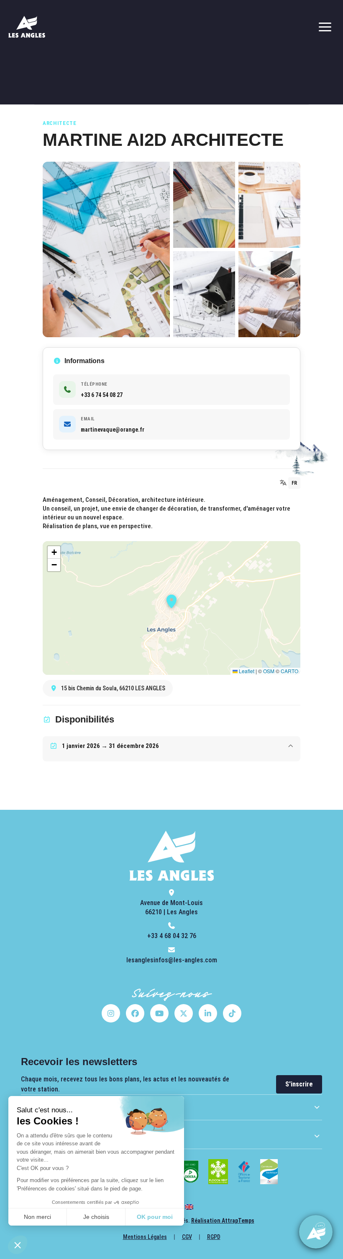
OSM (268, 670)
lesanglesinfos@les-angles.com (171, 960)
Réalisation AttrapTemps (222, 1220)
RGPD (213, 1237)
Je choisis (96, 1216)
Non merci (37, 1216)
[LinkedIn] (208, 1013)
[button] (18, 1245)
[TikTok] (232, 1013)
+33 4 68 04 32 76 (171, 936)
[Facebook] (135, 1013)
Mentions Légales (145, 1237)
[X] (183, 1013)
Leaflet (246, 670)
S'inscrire (299, 1084)
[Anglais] (189, 1207)
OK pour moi (155, 1216)
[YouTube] (159, 1013)
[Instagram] (111, 1013)
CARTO (289, 670)
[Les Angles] (26, 27)
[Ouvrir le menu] (325, 26)
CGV (187, 1237)
